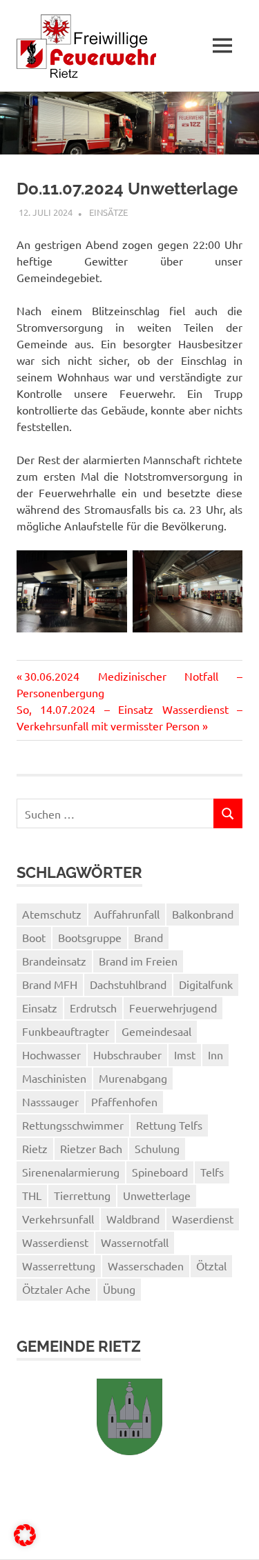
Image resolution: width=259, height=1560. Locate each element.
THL (31, 1195)
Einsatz (39, 1007)
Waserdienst (202, 1219)
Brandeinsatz (54, 961)
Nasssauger (50, 1101)
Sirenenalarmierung (70, 1172)
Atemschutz (51, 914)
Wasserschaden (146, 1265)
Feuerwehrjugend (173, 1007)
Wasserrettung (58, 1265)
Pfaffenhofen (124, 1101)
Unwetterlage (157, 1195)
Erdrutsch (93, 1007)
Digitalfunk (206, 984)
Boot (34, 937)
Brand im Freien (138, 961)
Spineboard (160, 1172)
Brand (148, 937)
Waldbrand (133, 1219)
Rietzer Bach (91, 1148)
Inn (215, 1054)
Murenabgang (133, 1078)
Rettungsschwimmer (73, 1125)
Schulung (157, 1148)
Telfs (212, 1172)
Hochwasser (51, 1054)
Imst (184, 1054)
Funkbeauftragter (65, 1031)
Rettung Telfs (169, 1125)
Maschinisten (54, 1078)
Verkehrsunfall (58, 1219)
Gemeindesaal (156, 1031)
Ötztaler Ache (56, 1289)
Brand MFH (49, 984)
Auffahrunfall (127, 914)
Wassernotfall (135, 1242)
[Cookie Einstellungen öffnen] (25, 1541)
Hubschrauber (127, 1054)
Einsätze (108, 212)
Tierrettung (82, 1195)
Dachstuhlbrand (128, 984)
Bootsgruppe (90, 937)
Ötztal (211, 1265)
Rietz (35, 1148)
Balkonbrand (202, 914)
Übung (119, 1289)
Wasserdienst (55, 1242)
